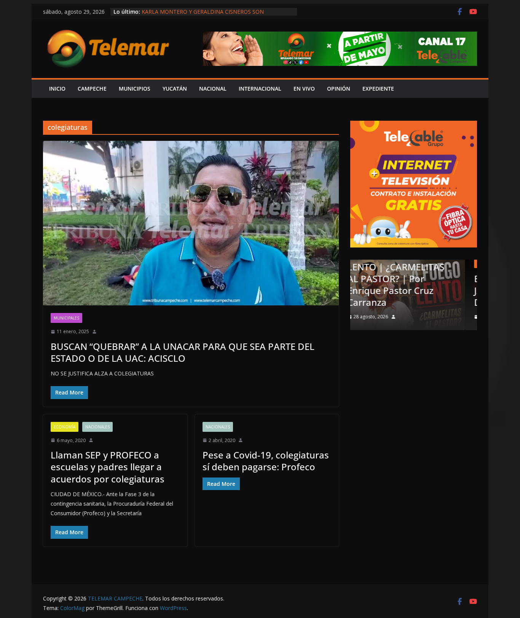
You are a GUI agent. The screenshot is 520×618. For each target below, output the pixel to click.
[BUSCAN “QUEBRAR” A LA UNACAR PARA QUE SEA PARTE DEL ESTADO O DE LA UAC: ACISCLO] (191, 223)
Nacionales (97, 427)
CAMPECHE (92, 88)
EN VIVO (304, 88)
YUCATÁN (175, 88)
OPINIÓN (338, 88)
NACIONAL (213, 88)
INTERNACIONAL (260, 88)
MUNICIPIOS (134, 88)
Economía (64, 427)
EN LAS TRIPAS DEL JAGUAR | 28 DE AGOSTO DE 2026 (434, 290)
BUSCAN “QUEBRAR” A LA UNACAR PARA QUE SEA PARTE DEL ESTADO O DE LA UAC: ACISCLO (182, 352)
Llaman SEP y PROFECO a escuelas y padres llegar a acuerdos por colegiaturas (107, 467)
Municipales (66, 318)
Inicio (57, 88)
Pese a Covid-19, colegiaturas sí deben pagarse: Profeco (266, 461)
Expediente (378, 88)
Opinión (392, 263)
